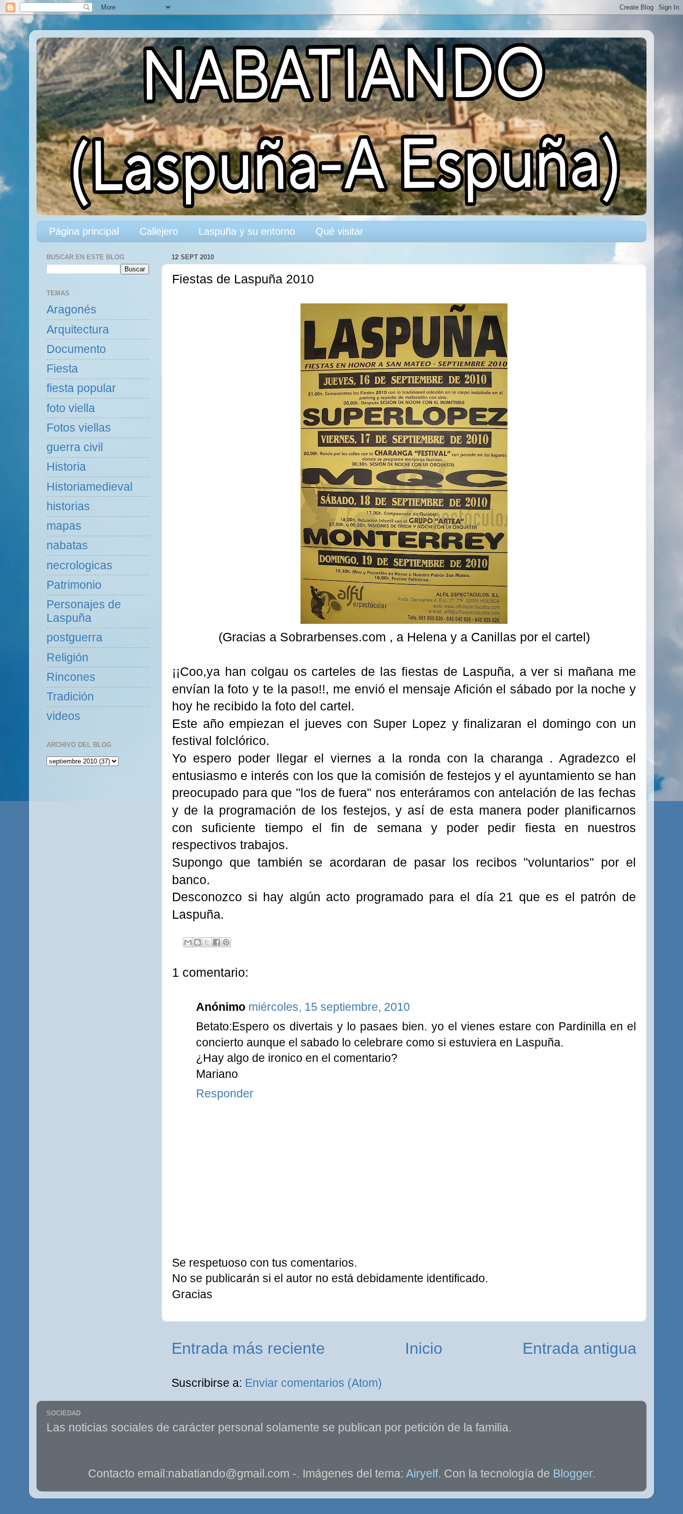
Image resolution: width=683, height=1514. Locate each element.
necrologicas (79, 565)
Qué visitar (340, 231)
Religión (67, 657)
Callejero (159, 231)
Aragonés (71, 309)
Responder (225, 1093)
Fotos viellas (78, 428)
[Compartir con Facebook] (217, 942)
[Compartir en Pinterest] (226, 942)
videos (63, 716)
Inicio (423, 1348)
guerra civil (74, 447)
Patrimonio (74, 585)
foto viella (70, 408)
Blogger (572, 1473)
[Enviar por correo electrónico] (188, 942)
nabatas (67, 545)
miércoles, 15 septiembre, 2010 (329, 1007)
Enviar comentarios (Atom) (313, 1383)
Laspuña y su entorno (246, 231)
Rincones (71, 677)
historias (68, 506)
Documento (76, 349)
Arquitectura (77, 329)
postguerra (74, 637)
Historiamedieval (89, 487)
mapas (64, 526)
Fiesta (62, 368)
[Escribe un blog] (197, 942)
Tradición (70, 696)
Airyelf (422, 1473)
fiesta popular (81, 388)
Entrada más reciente (248, 1348)
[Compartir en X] (207, 942)
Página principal (84, 231)
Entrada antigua (579, 1348)
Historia (66, 467)
